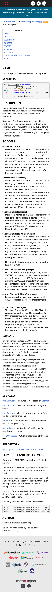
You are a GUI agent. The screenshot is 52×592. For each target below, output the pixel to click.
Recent (38, 541)
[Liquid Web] (38, 564)
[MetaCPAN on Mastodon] (31, 586)
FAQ (46, 541)
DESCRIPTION (9, 40)
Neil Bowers (8, 21)
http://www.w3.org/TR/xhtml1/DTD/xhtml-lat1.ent (26, 507)
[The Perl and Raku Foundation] (32, 570)
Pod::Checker (8, 405)
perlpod (6, 420)
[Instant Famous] (25, 564)
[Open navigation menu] (38, 3)
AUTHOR (7, 58)
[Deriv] (13, 557)
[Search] (33, 3)
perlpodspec (8, 428)
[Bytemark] (28, 552)
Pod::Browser (8, 400)
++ (45, 22)
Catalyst (45, 400)
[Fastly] (39, 557)
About (7, 541)
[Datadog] (42, 552)
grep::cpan (28, 541)
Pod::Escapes (13, 85)
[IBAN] (16, 564)
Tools (18, 545)
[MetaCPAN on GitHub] (23, 586)
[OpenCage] (22, 570)
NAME (6, 33)
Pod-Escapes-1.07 (30, 21)
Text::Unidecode (9, 435)
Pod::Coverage (9, 413)
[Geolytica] (8, 564)
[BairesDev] (12, 552)
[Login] (44, 3)
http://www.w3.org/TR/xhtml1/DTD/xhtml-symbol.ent (27, 511)
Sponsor (16, 541)
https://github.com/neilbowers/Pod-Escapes (22, 449)
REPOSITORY (9, 52)
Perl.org (32, 545)
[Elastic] (27, 557)
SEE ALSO (8, 49)
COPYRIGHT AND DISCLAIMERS (17, 55)
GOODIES (8, 43)
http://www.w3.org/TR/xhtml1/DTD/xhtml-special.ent (27, 509)
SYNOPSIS (8, 36)
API (24, 545)
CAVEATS (7, 46)
